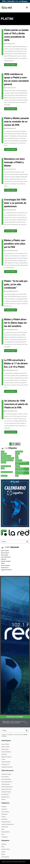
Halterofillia (4, 819)
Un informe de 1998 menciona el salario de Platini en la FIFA (16, 404)
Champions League (6, 774)
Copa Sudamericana (6, 781)
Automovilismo (5, 811)
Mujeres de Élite (5, 832)
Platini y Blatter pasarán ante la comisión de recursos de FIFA (16, 121)
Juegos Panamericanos (7, 824)
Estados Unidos (5, 849)
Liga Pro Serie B (5, 746)
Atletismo (3, 806)
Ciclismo (3, 816)
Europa (3, 851)
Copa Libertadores (6, 751)
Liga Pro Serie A (5, 744)
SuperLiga (4, 754)
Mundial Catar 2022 (6, 789)
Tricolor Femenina (6, 762)
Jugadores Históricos (6, 767)
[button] (26, 7)
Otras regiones (5, 856)
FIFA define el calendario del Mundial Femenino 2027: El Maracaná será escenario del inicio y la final (14, 723)
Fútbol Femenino (5, 784)
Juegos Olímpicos (5, 821)
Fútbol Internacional (2, 42)
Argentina (3, 844)
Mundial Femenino (6, 792)
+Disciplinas (4, 837)
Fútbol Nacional (2, 409)
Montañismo (4, 826)
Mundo (3, 799)
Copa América (5, 776)
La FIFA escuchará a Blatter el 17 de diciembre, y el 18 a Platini (16, 363)
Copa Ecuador (5, 749)
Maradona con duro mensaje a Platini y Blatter (14, 162)
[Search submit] (27, 541)
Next (17, 444)
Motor (3, 829)
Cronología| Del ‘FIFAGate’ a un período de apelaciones (15, 203)
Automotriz (4, 809)
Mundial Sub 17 (5, 794)
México (3, 854)
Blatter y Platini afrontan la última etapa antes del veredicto (15, 323)
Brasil (2, 846)
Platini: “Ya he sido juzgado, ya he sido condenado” (16, 284)
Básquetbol (4, 814)
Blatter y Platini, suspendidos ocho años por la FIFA (15, 243)
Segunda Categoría (6, 757)
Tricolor (3, 759)
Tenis (2, 834)
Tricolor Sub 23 (5, 764)
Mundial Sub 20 (5, 797)
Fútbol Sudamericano (6, 786)
